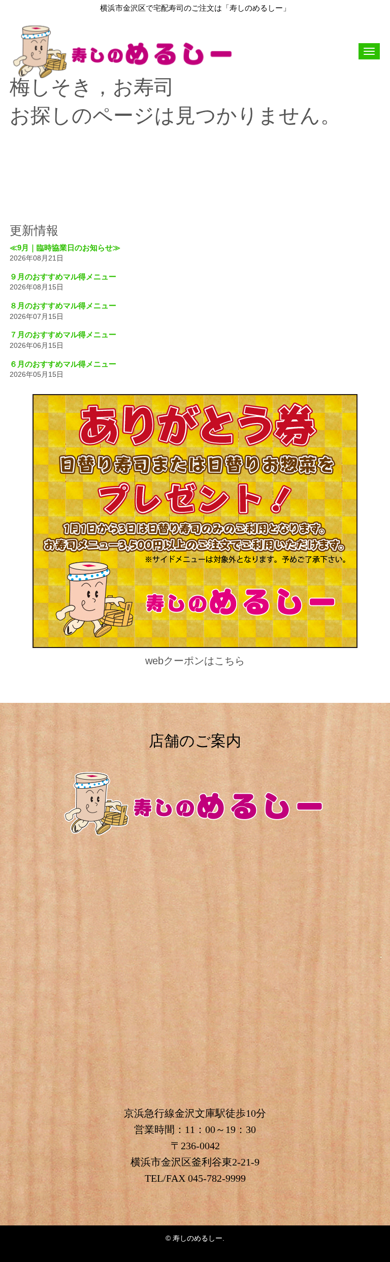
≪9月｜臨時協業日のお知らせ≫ (65, 247)
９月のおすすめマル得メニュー (63, 276)
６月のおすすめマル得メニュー (63, 364)
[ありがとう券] (195, 646)
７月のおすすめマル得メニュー (63, 334)
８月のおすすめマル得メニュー (63, 305)
